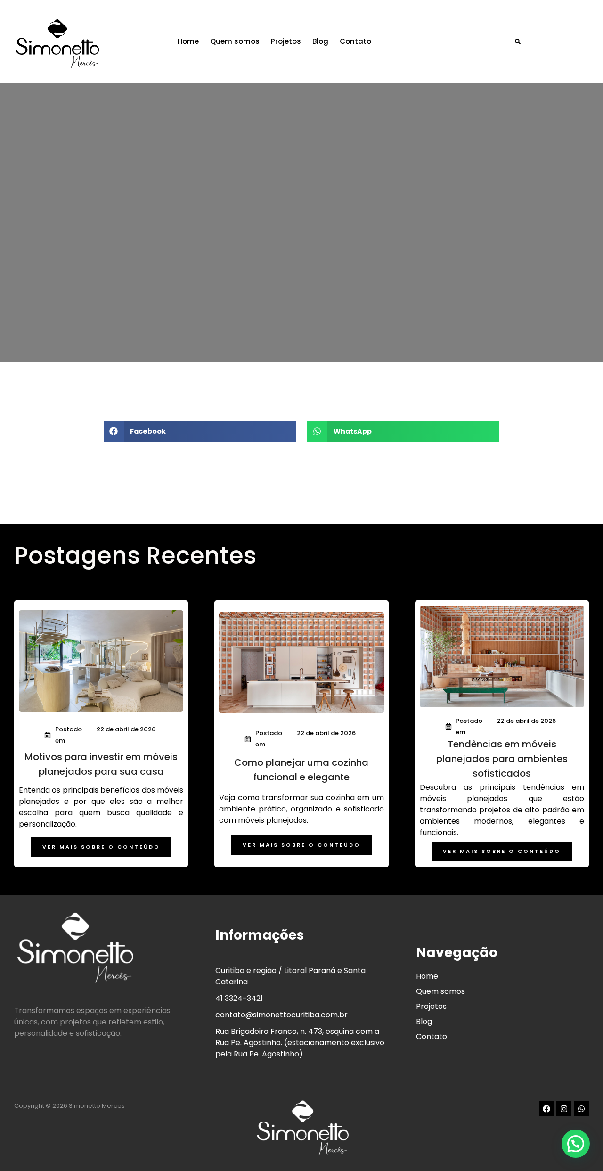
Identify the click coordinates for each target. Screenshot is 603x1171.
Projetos (286, 41)
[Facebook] (546, 1108)
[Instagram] (563, 1108)
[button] (518, 41)
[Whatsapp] (581, 1108)
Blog (320, 41)
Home (188, 41)
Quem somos (235, 41)
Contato (355, 41)
